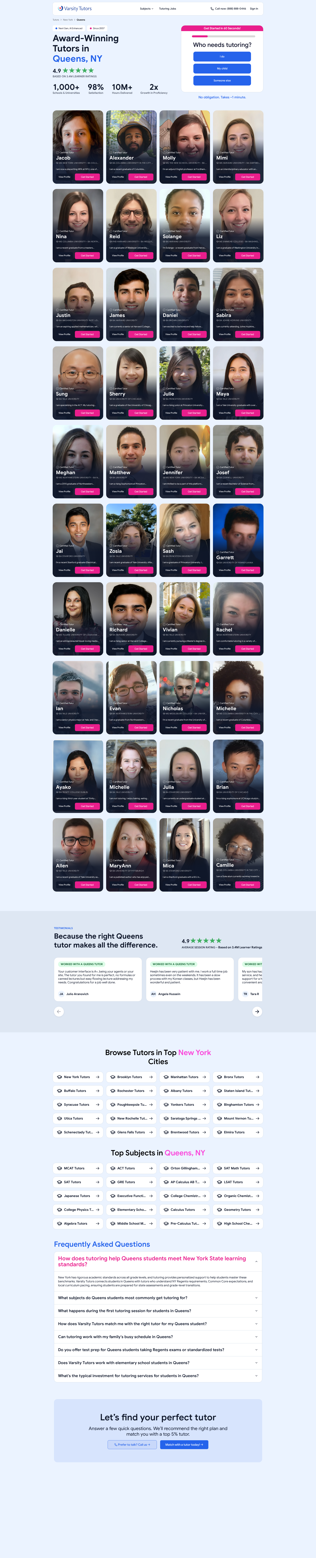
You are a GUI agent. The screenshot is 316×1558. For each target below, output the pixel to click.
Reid (114, 236)
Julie (168, 393)
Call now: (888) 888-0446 (230, 8)
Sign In (254, 8)
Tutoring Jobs (167, 8)
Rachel (224, 629)
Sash (168, 551)
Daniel (170, 315)
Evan (115, 708)
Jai (59, 551)
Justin (63, 315)
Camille (225, 865)
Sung (62, 393)
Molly (169, 157)
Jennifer (173, 472)
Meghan (65, 472)
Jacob (63, 157)
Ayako (63, 787)
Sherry (117, 393)
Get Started (87, 176)
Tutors (56, 19)
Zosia (115, 551)
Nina (61, 236)
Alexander (121, 157)
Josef (222, 472)
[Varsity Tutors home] (75, 9)
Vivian (170, 629)
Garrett (225, 557)
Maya (222, 393)
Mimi (222, 157)
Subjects (145, 8)
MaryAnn (120, 865)
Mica (168, 865)
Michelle (226, 708)
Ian (59, 708)
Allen (62, 865)
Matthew (119, 472)
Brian (222, 787)
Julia (168, 787)
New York (68, 19)
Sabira (223, 315)
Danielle (65, 629)
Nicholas (173, 708)
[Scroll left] (59, 1012)
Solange (172, 236)
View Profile (64, 176)
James (117, 315)
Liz (219, 236)
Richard (118, 629)
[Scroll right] (257, 1012)
